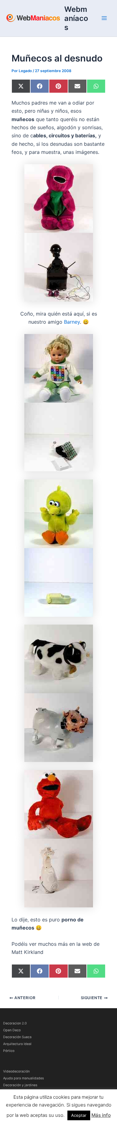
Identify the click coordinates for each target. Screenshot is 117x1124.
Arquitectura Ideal (17, 1044)
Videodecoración (16, 1071)
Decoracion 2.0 (15, 1023)
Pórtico (8, 1051)
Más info (101, 1115)
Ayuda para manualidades (23, 1078)
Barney (72, 322)
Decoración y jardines (20, 1085)
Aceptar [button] (78, 1115)
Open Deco (12, 1030)
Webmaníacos (76, 18)
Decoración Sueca (17, 1037)
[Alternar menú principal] (104, 18)
